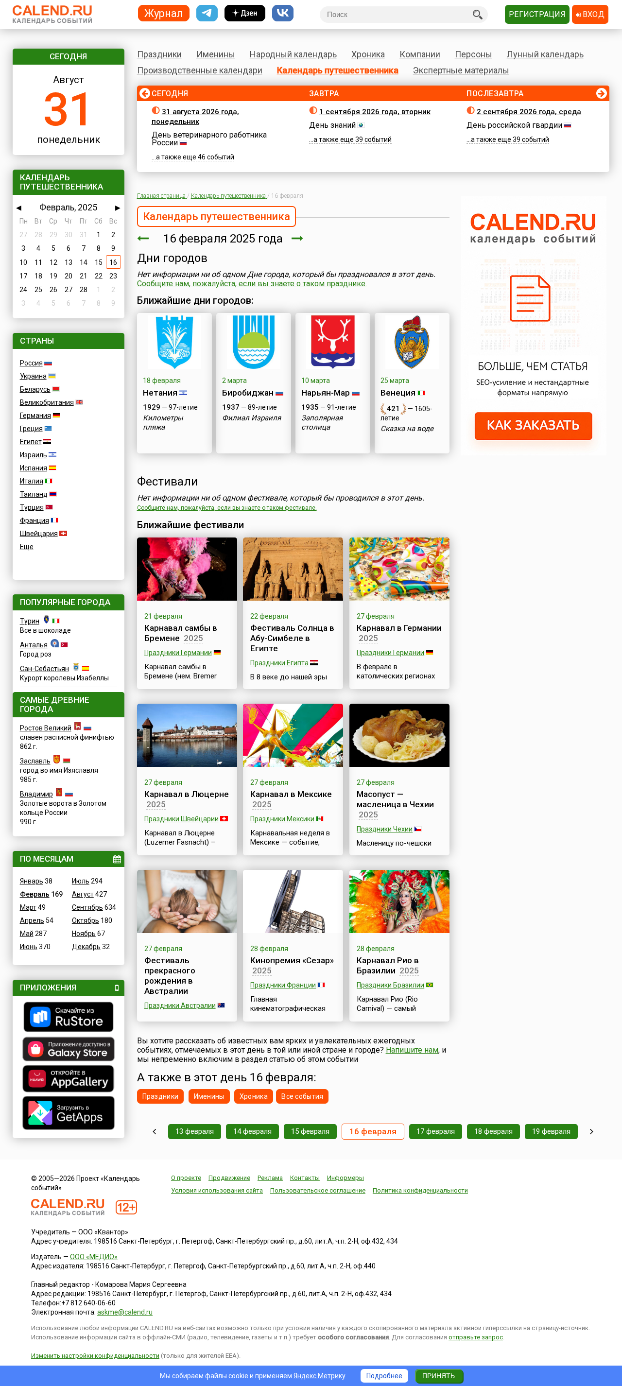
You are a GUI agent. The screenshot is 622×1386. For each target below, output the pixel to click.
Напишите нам (412, 1050)
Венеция (397, 393)
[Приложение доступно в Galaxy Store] (68, 1050)
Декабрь (86, 947)
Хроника (368, 54)
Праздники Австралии (180, 1005)
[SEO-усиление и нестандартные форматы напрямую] (533, 453)
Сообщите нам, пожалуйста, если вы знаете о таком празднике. (252, 283)
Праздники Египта (279, 663)
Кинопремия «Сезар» (292, 960)
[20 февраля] (592, 1131)
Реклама (270, 1177)
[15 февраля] (143, 238)
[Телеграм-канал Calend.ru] (207, 13)
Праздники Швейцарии (181, 819)
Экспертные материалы (461, 70)
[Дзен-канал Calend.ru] (245, 13)
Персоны (473, 54)
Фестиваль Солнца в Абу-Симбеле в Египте (292, 638)
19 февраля (551, 1131)
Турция (32, 507)
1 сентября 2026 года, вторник (375, 111)
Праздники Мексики (282, 819)
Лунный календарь (545, 54)
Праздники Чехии (385, 829)
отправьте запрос (476, 1337)
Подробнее (384, 1376)
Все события (302, 1096)
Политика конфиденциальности (420, 1190)
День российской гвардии (514, 125)
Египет (31, 442)
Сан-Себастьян (44, 669)
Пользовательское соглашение (317, 1190)
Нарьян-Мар (325, 393)
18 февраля (493, 1131)
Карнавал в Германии (399, 628)
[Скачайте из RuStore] (68, 1018)
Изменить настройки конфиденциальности (95, 1355)
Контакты (305, 1177)
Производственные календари (199, 70)
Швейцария (39, 533)
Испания (33, 468)
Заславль (35, 761)
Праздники (159, 54)
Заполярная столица (322, 423)
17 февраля (435, 1131)
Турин (29, 621)
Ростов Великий (45, 728)
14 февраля (252, 1131)
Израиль (33, 455)
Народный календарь (293, 54)
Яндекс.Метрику (320, 1376)
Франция (34, 520)
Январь (31, 881)
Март (28, 907)
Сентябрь (87, 907)
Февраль (35, 894)
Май (27, 933)
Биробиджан (248, 393)
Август (83, 894)
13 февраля (194, 1131)
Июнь (28, 947)
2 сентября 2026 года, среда (529, 111)
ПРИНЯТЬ (438, 1376)
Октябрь (85, 920)
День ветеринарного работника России (209, 138)
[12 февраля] (154, 1131)
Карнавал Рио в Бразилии (388, 965)
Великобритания (47, 402)
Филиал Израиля (251, 418)
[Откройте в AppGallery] (68, 1080)
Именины (215, 54)
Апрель (32, 920)
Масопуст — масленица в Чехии (395, 799)
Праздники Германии (178, 653)
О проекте (186, 1177)
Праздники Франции (283, 985)
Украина (33, 376)
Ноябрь (84, 933)
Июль (80, 881)
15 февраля (310, 1131)
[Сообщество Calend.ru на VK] (283, 13)
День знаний (332, 125)
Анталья (34, 645)
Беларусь (35, 389)
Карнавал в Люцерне (186, 794)
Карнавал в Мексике (291, 794)
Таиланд (34, 494)
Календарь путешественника (337, 70)
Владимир (36, 794)
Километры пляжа (163, 423)
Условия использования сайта (217, 1190)
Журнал (163, 13)
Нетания (160, 393)
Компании (419, 54)
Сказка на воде (406, 428)
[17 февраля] (297, 238)
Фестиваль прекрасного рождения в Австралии (169, 975)
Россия (31, 363)
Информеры (345, 1177)
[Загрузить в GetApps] (68, 1114)
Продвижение (229, 1177)
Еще (27, 547)
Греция (31, 429)
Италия (31, 481)
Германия (35, 415)
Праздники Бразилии (390, 985)
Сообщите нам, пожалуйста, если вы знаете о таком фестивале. (227, 507)
